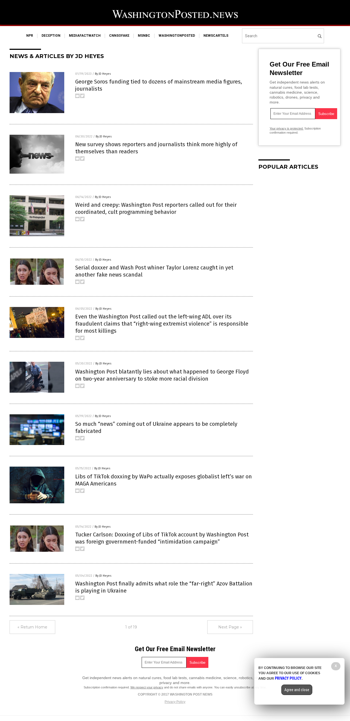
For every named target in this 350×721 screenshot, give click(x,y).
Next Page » (230, 627)
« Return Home (32, 627)
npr (29, 36)
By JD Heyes (103, 74)
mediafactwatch (85, 36)
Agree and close (296, 690)
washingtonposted (177, 36)
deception (51, 36)
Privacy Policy (175, 702)
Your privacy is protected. (287, 128)
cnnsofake (119, 36)
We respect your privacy (146, 687)
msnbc (144, 36)
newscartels (215, 36)
